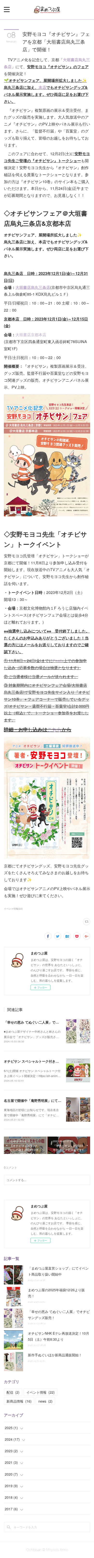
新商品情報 (19, 1401)
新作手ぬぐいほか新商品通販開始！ (55, 1354)
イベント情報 (40, 1392)
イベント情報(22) (13, 908)
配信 (13, 1392)
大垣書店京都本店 (30, 334)
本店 (42, 87)
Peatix (58, 660)
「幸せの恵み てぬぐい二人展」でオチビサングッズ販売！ (48, 1022)
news (45, 1401)
